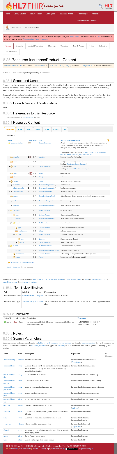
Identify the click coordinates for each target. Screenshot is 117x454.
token (20, 399)
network (16, 205)
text (61, 154)
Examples (19, 46)
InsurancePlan (28, 118)
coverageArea (18, 191)
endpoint (16, 201)
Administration (15, 28)
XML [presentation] (29, 129)
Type (40, 140)
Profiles (91, 46)
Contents (35, 449)
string (41, 173)
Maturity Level (40, 65)
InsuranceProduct (17, 143)
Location (49, 191)
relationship (20, 254)
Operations (64, 46)
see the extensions (98, 279)
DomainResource (45, 143)
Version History (25, 449)
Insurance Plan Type (74, 169)
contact (15, 196)
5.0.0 (98, 37)
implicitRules (93, 152)
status (15, 162)
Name (10, 140)
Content (8, 46)
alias (14, 177)
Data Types (50, 13)
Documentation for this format (21, 263)
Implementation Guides (86, 20)
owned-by (7, 424)
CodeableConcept (45, 166)
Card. (35, 140)
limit (19, 234)
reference (21, 360)
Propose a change (85, 449)
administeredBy (18, 188)
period (15, 181)
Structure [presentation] (10, 129)
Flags (30, 140)
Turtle (87, 279)
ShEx (79, 279)
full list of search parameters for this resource (54, 343)
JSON (41, 279)
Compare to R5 (57, 449)
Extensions (103, 46)
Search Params (78, 46)
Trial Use (53, 65)
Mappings (52, 46)
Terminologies (82, 13)
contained (67, 154)
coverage (16, 210)
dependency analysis (29, 282)
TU (29, 143)
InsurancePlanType (29, 301)
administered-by (9, 360)
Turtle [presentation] (46, 129)
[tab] (10, 129)
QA (48, 449)
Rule (15, 322)
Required (83, 164)
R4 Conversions (11, 52)
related (15, 246)
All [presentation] (65, 129)
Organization (50, 185)
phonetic (7, 430)
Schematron (59, 279)
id (83, 152)
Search (13, 449)
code (40, 162)
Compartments (87, 65)
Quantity (42, 239)
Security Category (64, 65)
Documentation (36, 13)
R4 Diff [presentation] (56, 129)
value (22, 239)
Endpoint (49, 201)
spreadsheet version (10, 282)
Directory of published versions (34, 39)
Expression (82, 318)
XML (35, 279)
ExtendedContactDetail (47, 196)
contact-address (9, 366)
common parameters (38, 345)
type (14, 166)
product (18, 250)
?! (29, 162)
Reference (42, 185)
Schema (52, 279)
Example (85, 169)
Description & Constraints (70, 140)
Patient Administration (12, 65)
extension (75, 154)
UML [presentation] (20, 129)
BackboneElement (45, 210)
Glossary (43, 449)
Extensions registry (89, 343)
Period (41, 181)
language (102, 152)
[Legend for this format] (108, 140)
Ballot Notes (74, 37)
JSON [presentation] (37, 129)
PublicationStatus (73, 164)
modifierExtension (85, 154)
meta (86, 152)
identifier (16, 157)
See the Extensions (14, 267)
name (15, 173)
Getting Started (20, 13)
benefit (18, 223)
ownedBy (16, 185)
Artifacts (95, 13)
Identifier (42, 157)
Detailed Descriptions (35, 46)
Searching (61, 345)
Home (7, 13)
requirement (22, 231)
